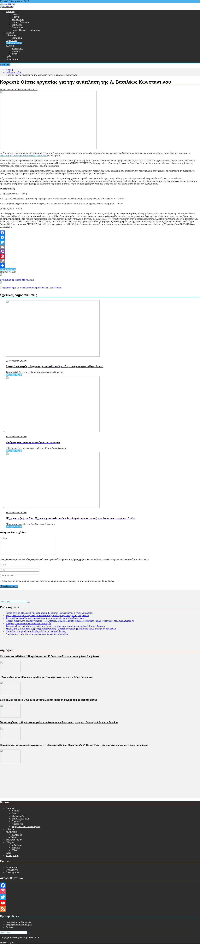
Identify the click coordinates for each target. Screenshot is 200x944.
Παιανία (15, 17)
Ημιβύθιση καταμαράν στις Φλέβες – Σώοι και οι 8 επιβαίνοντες (36, 631)
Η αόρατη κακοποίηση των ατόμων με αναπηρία (28, 623)
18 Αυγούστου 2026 (15, 512)
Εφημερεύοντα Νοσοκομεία (19, 924)
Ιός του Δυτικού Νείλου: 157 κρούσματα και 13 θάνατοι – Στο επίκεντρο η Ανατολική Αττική (49, 613)
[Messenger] (100, 237)
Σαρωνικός (17, 24)
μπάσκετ (16, 51)
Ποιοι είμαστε (12, 872)
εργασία (3, 272)
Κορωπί (15, 14)
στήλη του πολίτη (14, 43)
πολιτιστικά (11, 35)
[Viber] (100, 251)
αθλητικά (10, 46)
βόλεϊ (14, 53)
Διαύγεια (10, 927)
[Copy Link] (100, 261)
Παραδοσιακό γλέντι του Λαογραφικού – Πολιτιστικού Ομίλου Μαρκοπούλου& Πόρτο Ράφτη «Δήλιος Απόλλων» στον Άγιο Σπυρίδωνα (70, 621)
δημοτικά (10, 11)
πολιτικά (10, 32)
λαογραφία (17, 38)
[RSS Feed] (100, 909)
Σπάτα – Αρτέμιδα (20, 22)
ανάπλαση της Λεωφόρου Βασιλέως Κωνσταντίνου (24, 155)
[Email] (100, 247)
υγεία (8, 56)
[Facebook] (100, 232)
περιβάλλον (11, 40)
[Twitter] (100, 242)
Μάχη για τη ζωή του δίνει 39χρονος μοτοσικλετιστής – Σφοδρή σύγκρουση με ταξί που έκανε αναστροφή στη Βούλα (61, 628)
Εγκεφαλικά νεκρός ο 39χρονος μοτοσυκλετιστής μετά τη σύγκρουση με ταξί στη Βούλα (47, 615)
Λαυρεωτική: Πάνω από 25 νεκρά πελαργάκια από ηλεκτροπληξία (37, 634)
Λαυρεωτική (17, 27)
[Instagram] (100, 891)
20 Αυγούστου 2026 (15, 360)
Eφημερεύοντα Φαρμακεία (18, 922)
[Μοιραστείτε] (100, 265)
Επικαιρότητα (12, 59)
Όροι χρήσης (12, 869)
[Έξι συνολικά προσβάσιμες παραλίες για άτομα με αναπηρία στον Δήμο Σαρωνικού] (10, 694)
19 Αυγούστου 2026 (15, 436)
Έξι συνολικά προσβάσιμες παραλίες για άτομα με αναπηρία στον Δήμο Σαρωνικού (45, 618)
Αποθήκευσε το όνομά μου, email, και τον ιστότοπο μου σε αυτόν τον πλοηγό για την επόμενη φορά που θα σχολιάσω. (58, 581)
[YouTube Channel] (100, 903)
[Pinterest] (100, 256)
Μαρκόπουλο (18, 19)
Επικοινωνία (11, 867)
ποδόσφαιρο (17, 48)
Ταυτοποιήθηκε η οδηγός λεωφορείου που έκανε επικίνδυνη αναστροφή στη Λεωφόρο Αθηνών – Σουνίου (55, 626)
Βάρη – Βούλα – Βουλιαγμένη (26, 30)
